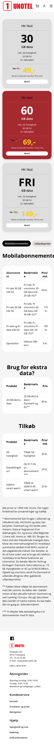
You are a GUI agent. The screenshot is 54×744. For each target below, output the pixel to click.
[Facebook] (12, 638)
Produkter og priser (20, 706)
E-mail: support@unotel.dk (23, 660)
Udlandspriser (42, 243)
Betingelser (15, 712)
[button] (44, 5)
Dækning (14, 732)
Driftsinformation (19, 737)
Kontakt (14, 701)
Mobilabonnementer (16, 243)
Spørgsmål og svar (19, 727)
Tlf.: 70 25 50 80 (17, 657)
